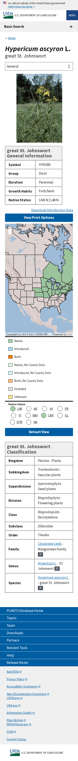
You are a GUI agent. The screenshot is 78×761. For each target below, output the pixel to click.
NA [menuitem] (35, 422)
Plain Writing (15, 720)
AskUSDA (13, 672)
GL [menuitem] (66, 415)
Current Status (16, 739)
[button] (9, 229)
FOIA (10, 732)
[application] (39, 280)
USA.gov (12, 705)
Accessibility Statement (22, 686)
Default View (39, 432)
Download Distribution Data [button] (52, 210)
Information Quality (19, 713)
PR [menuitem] (66, 409)
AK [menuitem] (35, 409)
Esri (69, 334)
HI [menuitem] (51, 409)
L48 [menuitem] (19, 409)
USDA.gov (13, 698)
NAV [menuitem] (35, 415)
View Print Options (39, 217)
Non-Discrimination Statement (26, 694)
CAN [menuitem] (50, 415)
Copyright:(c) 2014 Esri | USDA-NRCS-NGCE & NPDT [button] (28, 334)
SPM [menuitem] (19, 422)
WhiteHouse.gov (17, 724)
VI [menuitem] (20, 415)
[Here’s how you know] (39, 5)
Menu (72, 15)
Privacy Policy (15, 679)
